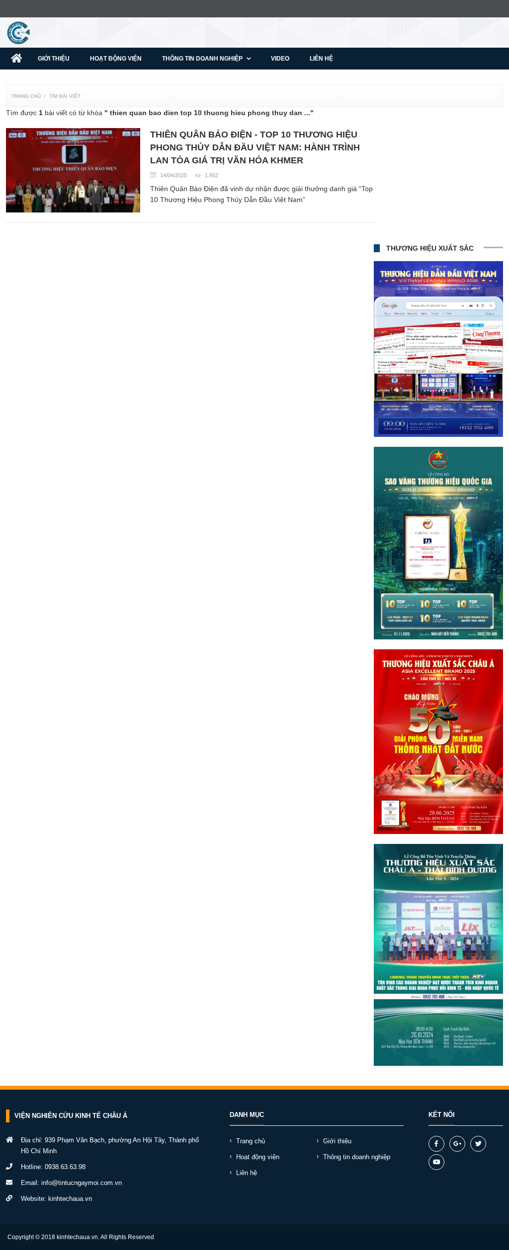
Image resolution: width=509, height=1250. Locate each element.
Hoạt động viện (116, 58)
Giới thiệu (54, 58)
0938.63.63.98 (65, 1167)
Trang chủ (26, 96)
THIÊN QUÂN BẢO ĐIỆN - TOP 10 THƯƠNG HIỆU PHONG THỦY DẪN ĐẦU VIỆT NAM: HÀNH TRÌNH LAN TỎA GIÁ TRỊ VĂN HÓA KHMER (255, 147)
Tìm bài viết (65, 96)
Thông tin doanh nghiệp (203, 58)
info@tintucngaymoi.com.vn (81, 1182)
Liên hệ (321, 58)
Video (280, 58)
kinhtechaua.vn (70, 1198)
